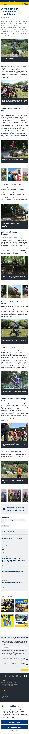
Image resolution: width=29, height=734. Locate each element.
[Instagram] (13, 676)
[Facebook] (2, 676)
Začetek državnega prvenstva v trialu (12, 538)
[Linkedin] (9, 676)
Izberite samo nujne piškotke (14, 727)
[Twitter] (6, 676)
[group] (14, 174)
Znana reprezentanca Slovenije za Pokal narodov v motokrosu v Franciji (13, 572)
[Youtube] (17, 676)
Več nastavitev (14, 731)
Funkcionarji (5, 696)
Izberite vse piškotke (14, 722)
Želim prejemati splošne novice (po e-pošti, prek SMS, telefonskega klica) (14, 659)
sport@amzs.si (17, 686)
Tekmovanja (5, 693)
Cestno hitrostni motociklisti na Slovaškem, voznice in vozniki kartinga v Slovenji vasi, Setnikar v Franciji (13, 560)
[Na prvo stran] (7, 4)
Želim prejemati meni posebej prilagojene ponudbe (14, 664)
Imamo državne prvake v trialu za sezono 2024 (13, 548)
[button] (4, 174)
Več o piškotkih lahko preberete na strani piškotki (14, 716)
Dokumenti (4, 698)
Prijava (25, 670)
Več (3, 541)
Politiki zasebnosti (18, 654)
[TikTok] (20, 676)
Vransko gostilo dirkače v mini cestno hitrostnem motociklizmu (12, 583)
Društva (4, 694)
